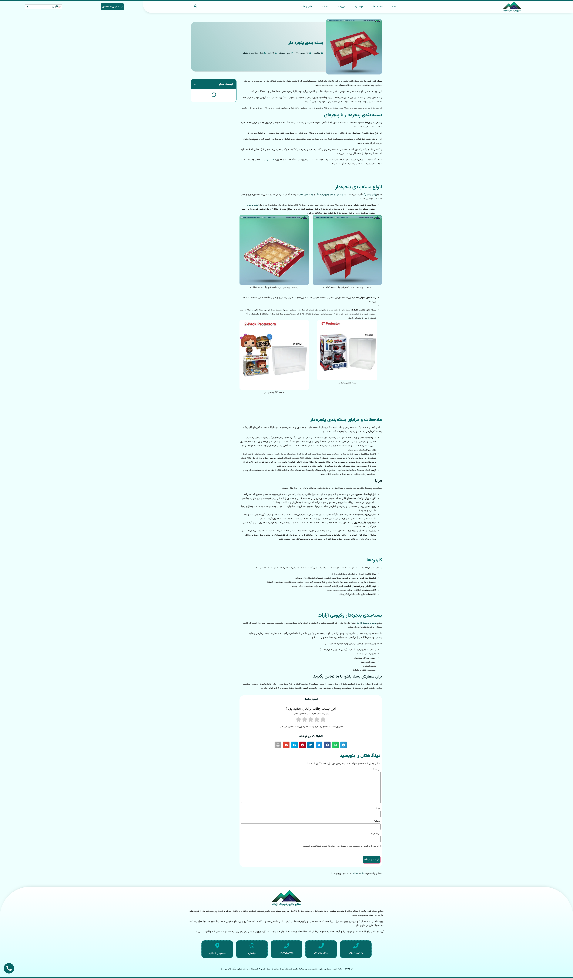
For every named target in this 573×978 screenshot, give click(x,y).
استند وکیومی (267, 160)
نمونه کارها (359, 7)
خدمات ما (378, 7)
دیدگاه (377, 770)
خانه (394, 7)
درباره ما (341, 7)
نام (378, 809)
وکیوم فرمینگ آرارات (366, 623)
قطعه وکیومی (252, 205)
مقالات (325, 7)
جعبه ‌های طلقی (306, 195)
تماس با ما (308, 7)
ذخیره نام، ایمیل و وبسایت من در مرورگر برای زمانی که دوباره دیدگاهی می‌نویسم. (340, 846)
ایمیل (377, 821)
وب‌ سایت (376, 834)
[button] (343, 745)
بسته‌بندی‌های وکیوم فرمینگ (329, 195)
